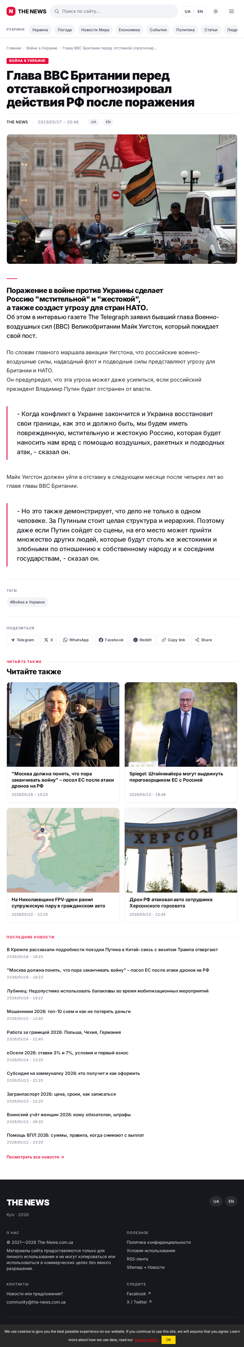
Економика (129, 29)
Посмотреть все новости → (35, 1156)
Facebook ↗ (139, 1293)
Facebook (114, 640)
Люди (232, 29)
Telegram (25, 640)
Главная (14, 48)
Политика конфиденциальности (159, 1242)
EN (200, 11)
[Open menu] (231, 11)
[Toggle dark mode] (216, 11)
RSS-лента (137, 1258)
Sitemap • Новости (146, 1267)
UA (187, 11)
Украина (40, 29)
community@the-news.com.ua (36, 1301)
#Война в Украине (27, 602)
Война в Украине (41, 48)
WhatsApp (79, 640)
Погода (65, 29)
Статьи (211, 29)
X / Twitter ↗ (139, 1301)
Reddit (145, 640)
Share (206, 640)
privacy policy (147, 1339)
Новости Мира (95, 29)
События (158, 29)
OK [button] (168, 1339)
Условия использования (151, 1250)
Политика (185, 29)
